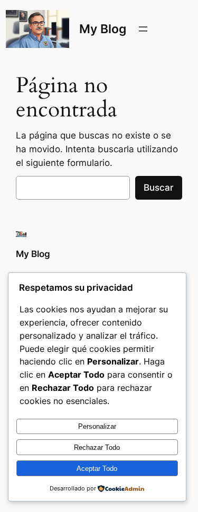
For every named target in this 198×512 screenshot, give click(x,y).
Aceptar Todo (97, 468)
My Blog (102, 29)
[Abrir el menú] (143, 29)
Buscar (159, 187)
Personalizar (97, 426)
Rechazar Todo (97, 447)
